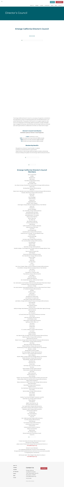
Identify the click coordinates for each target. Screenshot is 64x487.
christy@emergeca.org (32, 445)
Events (52, 5)
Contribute (59, 2)
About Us (32, 5)
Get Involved (47, 5)
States (59, 5)
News (56, 5)
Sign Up (52, 2)
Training (36, 5)
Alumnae (41, 5)
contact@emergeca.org (32, 456)
